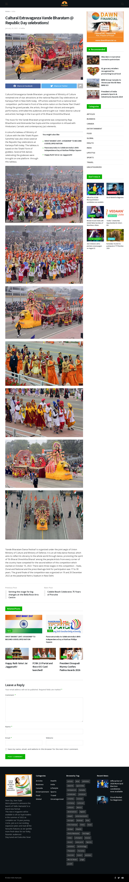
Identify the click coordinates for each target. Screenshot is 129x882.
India (13, 11)
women (88, 855)
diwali (70, 816)
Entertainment (94, 128)
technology (82, 846)
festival (80, 820)
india (70, 838)
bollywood (72, 790)
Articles (91, 114)
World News (72, 859)
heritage (86, 833)
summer (71, 846)
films (82, 825)
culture (70, 807)
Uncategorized (94, 167)
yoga (82, 859)
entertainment (81, 816)
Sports (90, 157)
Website (49, 738)
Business (91, 119)
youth (70, 864)
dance (79, 807)
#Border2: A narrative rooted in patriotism (110, 58)
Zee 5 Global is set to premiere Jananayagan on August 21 (94, 246)
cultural (80, 803)
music (70, 842)
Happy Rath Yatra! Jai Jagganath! (58, 155)
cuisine (80, 799)
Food (89, 133)
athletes (86, 781)
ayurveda (80, 786)
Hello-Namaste (73, 833)
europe (70, 820)
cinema (70, 799)
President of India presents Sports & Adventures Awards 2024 (112, 94)
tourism (71, 855)
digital (82, 812)
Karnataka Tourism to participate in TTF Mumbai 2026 (114, 246)
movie (87, 838)
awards (70, 786)
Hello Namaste (16, 878)
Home (7, 11)
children (82, 794)
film (87, 820)
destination (72, 812)
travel (79, 855)
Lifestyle (91, 152)
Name (8, 726)
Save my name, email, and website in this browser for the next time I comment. (43, 749)
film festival (72, 825)
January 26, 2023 (11, 28)
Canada (90, 123)
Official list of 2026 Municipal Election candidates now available (95, 199)
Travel (90, 162)
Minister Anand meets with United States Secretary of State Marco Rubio (95, 223)
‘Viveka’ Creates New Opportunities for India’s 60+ (114, 223)
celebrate (71, 794)
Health (90, 143)
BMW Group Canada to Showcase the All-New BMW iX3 (111, 82)
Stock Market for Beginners (114, 197)
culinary (71, 803)
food (89, 825)
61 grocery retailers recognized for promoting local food (111, 71)
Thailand (71, 851)
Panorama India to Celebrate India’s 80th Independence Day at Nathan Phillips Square (63, 639)
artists (70, 781)
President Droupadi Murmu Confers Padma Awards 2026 (70, 667)
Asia (77, 781)
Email (8, 738)
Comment (10, 695)
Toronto (81, 851)
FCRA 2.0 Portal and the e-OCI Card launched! (43, 667)
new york (79, 842)
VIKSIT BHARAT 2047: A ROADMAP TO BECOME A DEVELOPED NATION (20, 638)
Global (90, 138)
